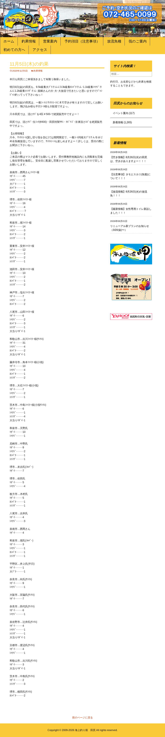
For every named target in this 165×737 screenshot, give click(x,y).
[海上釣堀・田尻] (31, 17)
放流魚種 (114, 41)
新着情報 (118, 122)
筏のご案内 (138, 41)
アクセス (40, 50)
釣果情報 (29, 41)
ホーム (8, 41)
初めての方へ (14, 50)
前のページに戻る (82, 717)
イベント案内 (120, 113)
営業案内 (50, 41)
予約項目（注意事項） (82, 41)
